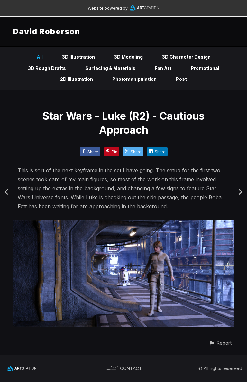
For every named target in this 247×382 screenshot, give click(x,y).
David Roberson (46, 31)
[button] (220, 342)
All (40, 57)
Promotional (205, 68)
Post (181, 79)
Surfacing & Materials (110, 68)
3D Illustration (78, 57)
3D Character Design (186, 57)
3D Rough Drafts (47, 68)
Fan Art (163, 68)
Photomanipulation (134, 79)
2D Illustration (76, 79)
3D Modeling (128, 57)
